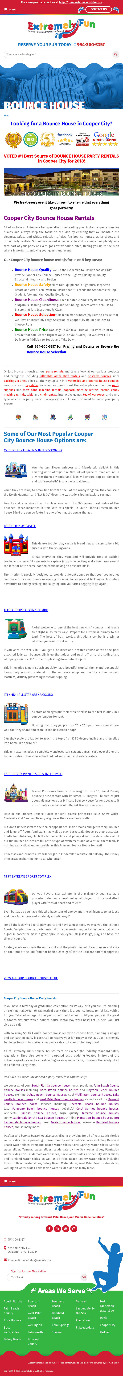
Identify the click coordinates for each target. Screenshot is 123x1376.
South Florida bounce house (51, 1085)
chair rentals (48, 394)
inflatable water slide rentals (60, 376)
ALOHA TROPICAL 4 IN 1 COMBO (26, 610)
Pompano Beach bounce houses (35, 1108)
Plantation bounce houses (94, 1118)
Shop (6, 115)
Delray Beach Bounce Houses (46, 1094)
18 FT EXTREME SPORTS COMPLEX (27, 876)
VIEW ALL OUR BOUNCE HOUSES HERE (31, 978)
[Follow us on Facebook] (49, 1228)
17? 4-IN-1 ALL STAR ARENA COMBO (28, 695)
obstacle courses (99, 376)
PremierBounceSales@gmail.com (29, 1260)
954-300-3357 (91, 44)
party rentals (54, 371)
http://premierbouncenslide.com (80, 2)
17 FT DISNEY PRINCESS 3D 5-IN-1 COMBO (33, 774)
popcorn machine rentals (80, 390)
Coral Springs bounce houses (97, 1108)
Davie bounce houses (65, 1122)
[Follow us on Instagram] (73, 1228)
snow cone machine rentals (42, 390)
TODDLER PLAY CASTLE (20, 526)
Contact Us (99, 9)
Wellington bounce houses (93, 1094)
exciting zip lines (15, 381)
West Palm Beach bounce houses (61, 1099)
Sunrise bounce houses (38, 1113)
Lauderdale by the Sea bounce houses (38, 1118)
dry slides (31, 385)
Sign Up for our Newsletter (28, 1271)
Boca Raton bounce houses (59, 1090)
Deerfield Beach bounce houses (94, 1104)
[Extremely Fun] (61, 29)
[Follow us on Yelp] (57, 1228)
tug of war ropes (94, 394)
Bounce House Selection (46, 352)
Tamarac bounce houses (100, 1113)
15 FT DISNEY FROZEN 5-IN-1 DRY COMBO (33, 450)
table (30, 394)
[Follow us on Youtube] (65, 1228)
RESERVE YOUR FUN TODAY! (45, 44)
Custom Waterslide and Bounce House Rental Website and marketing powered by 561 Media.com (73, 1363)
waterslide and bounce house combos (93, 381)
